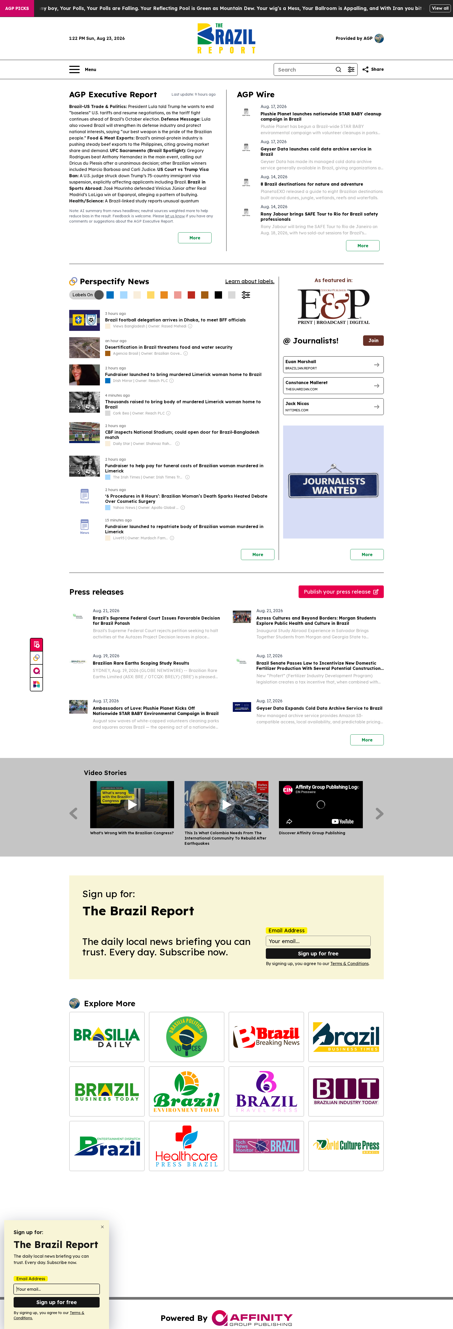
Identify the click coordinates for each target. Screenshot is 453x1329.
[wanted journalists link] (334, 307)
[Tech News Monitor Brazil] (266, 1146)
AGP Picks (17, 8)
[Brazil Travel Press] (266, 1091)
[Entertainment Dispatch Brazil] (107, 1146)
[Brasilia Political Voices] (186, 1037)
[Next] (380, 814)
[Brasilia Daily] (107, 1037)
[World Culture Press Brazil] (346, 1146)
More (195, 237)
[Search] (338, 69)
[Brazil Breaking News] (266, 1037)
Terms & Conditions (349, 963)
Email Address (286, 930)
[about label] (107, 326)
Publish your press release (337, 591)
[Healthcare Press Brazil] (186, 1146)
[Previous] (73, 814)
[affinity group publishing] (36, 671)
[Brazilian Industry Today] (346, 1091)
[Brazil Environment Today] (186, 1091)
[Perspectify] (36, 658)
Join (373, 340)
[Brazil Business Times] (346, 1037)
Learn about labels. (249, 281)
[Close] (102, 1226)
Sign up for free (318, 953)
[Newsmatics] (36, 684)
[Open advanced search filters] (351, 69)
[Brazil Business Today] (107, 1091)
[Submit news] (36, 645)
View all (440, 8)
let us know (175, 216)
